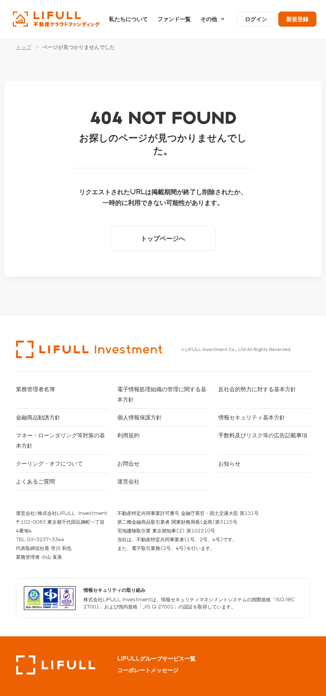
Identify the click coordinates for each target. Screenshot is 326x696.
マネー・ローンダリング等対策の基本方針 (60, 440)
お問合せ (128, 463)
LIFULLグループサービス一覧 (156, 658)
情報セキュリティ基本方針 (251, 417)
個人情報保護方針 (139, 417)
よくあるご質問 (35, 481)
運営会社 (128, 481)
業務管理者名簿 (35, 389)
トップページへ (163, 238)
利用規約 (128, 435)
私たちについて (128, 19)
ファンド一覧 (174, 19)
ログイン (256, 19)
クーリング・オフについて (49, 463)
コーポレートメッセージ (148, 670)
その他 (208, 19)
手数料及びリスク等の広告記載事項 (262, 435)
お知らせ (229, 463)
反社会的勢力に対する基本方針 (257, 389)
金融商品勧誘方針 (38, 417)
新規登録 (297, 19)
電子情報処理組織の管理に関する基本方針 (161, 394)
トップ (23, 47)
